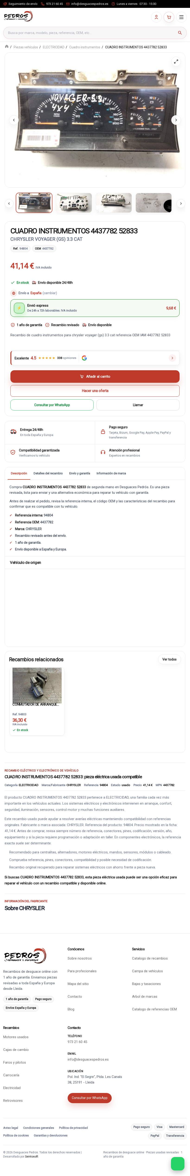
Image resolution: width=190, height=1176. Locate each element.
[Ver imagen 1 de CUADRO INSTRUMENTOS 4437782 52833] (34, 203)
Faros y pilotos (14, 1062)
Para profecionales (82, 971)
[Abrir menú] (181, 17)
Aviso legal (10, 1128)
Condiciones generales (38, 1128)
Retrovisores (13, 1101)
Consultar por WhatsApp (52, 405)
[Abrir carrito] (169, 17)
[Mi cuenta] (156, 17)
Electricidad (12, 1088)
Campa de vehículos (147, 971)
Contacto (75, 996)
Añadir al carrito (98, 376)
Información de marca (111, 473)
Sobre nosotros (80, 958)
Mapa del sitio (78, 984)
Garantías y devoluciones (50, 1135)
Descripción (19, 473)
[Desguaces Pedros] (18, 16)
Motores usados (15, 1037)
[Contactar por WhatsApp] (177, 1163)
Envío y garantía (79, 473)
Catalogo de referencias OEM (154, 1009)
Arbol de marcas (144, 996)
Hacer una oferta (95, 391)
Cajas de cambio (16, 1050)
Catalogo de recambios (150, 958)
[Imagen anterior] (14, 120)
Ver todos (169, 659)
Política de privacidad (73, 1128)
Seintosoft (31, 1156)
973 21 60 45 (77, 1042)
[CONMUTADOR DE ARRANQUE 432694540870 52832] (37, 684)
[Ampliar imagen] (176, 61)
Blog (71, 1009)
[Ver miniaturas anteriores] (9, 203)
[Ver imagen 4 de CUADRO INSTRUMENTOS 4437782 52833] (153, 203)
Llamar (138, 405)
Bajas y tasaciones (146, 984)
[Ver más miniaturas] (181, 203)
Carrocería (11, 1075)
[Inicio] (7, 46)
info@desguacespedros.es (88, 1059)
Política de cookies (16, 1135)
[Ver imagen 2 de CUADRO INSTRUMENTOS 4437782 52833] (74, 203)
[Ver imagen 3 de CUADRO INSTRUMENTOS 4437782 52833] (113, 203)
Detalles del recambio (48, 473)
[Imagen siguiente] (176, 120)
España (44, 293)
